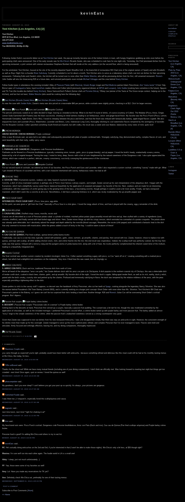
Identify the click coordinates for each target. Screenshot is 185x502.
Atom (30, 490)
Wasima (78, 85)
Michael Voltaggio (90, 79)
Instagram (172, 170)
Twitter (171, 174)
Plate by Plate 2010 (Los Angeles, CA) (175, 73)
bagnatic (8, 408)
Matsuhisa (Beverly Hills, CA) (175, 99)
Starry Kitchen (122, 79)
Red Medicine (111, 85)
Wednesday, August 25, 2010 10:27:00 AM (20, 389)
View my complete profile (173, 34)
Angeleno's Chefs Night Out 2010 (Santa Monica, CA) (174, 111)
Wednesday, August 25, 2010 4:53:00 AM (20, 359)
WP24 (101, 88)
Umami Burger (89, 85)
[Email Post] (35, 336)
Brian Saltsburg (40, 73)
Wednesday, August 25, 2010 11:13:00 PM (20, 415)
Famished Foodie (12, 395)
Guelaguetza (20, 88)
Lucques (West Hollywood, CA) (174, 144)
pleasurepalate (11, 381)
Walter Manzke (90, 76)
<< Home (6, 494)
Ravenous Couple (12, 349)
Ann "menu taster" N (148, 85)
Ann (6, 421)
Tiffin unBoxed (11, 365)
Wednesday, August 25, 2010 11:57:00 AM (20, 402)
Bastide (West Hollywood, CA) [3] (174, 135)
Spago (108, 286)
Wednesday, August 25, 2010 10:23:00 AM (20, 376)
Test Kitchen (48, 58)
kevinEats (92, 13)
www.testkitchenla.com (12, 43)
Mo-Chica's (64, 61)
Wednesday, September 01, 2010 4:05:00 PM (22, 481)
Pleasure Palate (63, 85)
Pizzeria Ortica (91, 91)
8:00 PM (28, 336)
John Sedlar (122, 88)
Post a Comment (10, 486)
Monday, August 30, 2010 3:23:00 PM (18, 438)
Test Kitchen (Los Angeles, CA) (175, 64)
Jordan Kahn (26, 103)
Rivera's (159, 76)
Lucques (111, 88)
